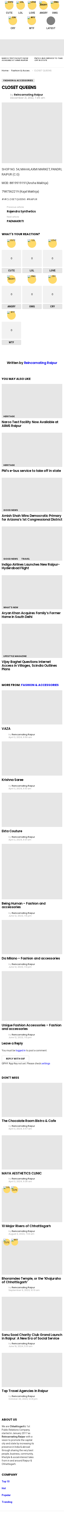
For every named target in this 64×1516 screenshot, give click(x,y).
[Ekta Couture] (32, 810)
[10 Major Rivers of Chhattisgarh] (32, 1205)
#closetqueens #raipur (20, 199)
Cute (9, 12)
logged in (21, 1050)
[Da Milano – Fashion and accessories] (32, 937)
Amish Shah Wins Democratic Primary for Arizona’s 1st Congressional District (32, 517)
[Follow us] (52, 35)
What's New (10, 607)
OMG (55, 12)
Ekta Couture (12, 831)
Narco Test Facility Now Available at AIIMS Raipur (15, 59)
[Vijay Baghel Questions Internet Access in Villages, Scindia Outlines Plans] (32, 641)
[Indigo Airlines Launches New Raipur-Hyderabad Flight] (32, 543)
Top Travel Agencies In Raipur (25, 1391)
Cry (13, 28)
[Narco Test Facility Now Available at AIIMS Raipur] (16, 47)
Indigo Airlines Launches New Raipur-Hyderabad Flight (31, 566)
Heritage (9, 416)
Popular (6, 1495)
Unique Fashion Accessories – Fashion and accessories (31, 1027)
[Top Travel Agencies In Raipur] (32, 1370)
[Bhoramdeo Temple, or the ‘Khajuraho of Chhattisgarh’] (32, 1257)
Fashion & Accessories (40, 685)
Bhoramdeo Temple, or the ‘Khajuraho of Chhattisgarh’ (31, 1280)
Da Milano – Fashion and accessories (31, 958)
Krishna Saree (12, 779)
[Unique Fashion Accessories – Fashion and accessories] (32, 996)
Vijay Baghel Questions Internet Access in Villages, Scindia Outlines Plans (29, 665)
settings (45, 1063)
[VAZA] (32, 707)
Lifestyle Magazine (15, 656)
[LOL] (6, 1189)
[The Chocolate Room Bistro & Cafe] (32, 1100)
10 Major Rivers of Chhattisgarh (26, 1226)
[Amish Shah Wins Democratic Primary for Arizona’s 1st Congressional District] (32, 495)
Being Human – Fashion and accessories (23, 905)
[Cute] (14, 1189)
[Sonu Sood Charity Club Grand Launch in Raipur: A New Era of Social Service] (32, 1314)
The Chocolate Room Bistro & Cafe (29, 1121)
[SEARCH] (59, 35)
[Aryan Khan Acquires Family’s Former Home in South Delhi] (32, 592)
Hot (4, 1488)
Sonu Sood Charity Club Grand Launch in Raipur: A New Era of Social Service (32, 1336)
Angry (43, 12)
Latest (50, 28)
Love (32, 12)
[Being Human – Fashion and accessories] (32, 871)
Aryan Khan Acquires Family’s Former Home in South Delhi (31, 615)
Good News (10, 510)
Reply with (15, 1058)
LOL (20, 12)
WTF (31, 28)
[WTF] (14, 1242)
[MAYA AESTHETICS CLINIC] (32, 1152)
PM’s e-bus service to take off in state (48, 59)
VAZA (6, 728)
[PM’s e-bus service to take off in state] (32, 450)
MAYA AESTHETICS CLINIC (22, 1173)
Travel (25, 558)
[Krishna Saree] (32, 758)
